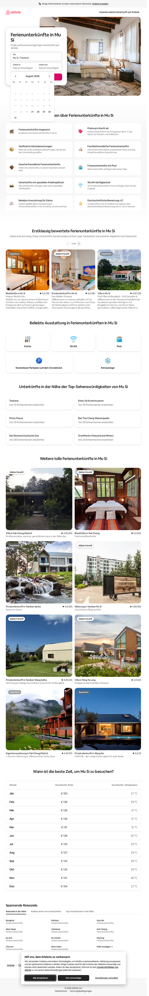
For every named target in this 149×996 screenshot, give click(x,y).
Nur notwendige (73, 978)
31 (15, 117)
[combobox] (36, 58)
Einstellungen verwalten (106, 978)
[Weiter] (79, 243)
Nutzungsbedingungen (81, 991)
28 (38, 111)
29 (44, 111)
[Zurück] (68, 243)
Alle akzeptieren (40, 978)
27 (32, 111)
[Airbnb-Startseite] (13, 12)
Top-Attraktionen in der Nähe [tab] (80, 911)
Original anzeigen (100, 3)
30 (49, 111)
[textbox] (23, 68)
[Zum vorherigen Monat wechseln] (16, 76)
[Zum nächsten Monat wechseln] (49, 76)
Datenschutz (61, 991)
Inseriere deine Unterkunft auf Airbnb (119, 12)
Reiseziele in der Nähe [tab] (16, 911)
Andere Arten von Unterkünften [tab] (46, 911)
